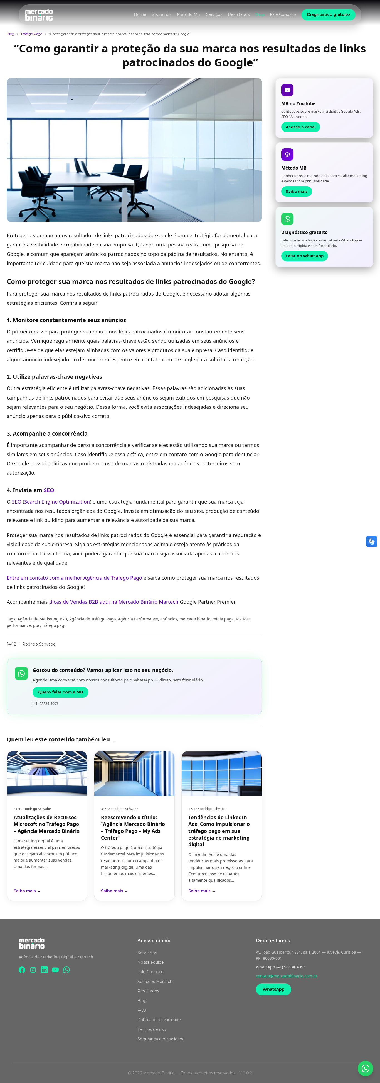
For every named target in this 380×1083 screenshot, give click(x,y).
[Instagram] (33, 969)
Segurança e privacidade (161, 1038)
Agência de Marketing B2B (42, 619)
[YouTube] (55, 969)
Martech (168, 601)
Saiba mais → (27, 890)
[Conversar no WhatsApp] (365, 1068)
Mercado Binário (138, 601)
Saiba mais (297, 191)
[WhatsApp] (66, 969)
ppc (36, 625)
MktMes (243, 619)
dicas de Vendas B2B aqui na (84, 601)
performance (19, 625)
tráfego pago (54, 625)
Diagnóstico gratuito (328, 14)
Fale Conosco (283, 14)
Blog (259, 14)
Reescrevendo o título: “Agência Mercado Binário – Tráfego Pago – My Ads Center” (133, 827)
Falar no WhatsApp (305, 255)
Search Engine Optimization (57, 501)
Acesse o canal (301, 127)
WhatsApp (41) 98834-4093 (280, 967)
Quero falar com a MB (60, 692)
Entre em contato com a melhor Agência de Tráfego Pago (74, 577)
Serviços (214, 14)
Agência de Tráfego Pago (92, 619)
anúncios (168, 619)
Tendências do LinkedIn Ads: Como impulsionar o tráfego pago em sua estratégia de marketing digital (219, 831)
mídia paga (223, 619)
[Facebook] (22, 969)
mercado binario (194, 619)
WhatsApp (274, 989)
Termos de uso (151, 1029)
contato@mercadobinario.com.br (286, 975)
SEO (49, 490)
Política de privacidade (159, 1019)
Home (140, 14)
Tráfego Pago (31, 34)
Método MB (189, 14)
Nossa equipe (150, 962)
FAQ (141, 1010)
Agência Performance (138, 619)
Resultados (239, 14)
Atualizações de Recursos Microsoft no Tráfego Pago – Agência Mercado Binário (47, 824)
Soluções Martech (154, 981)
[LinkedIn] (44, 969)
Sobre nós (161, 14)
